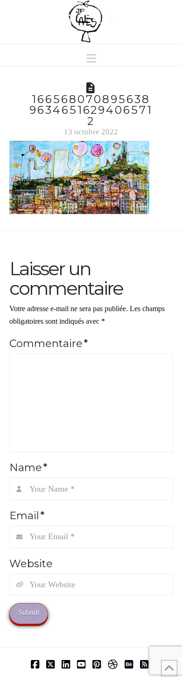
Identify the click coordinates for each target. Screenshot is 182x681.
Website (31, 563)
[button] (91, 58)
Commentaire (48, 343)
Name (28, 467)
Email (26, 515)
